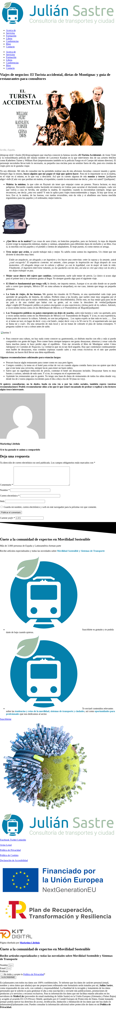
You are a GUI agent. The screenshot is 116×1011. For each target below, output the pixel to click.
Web (2, 501)
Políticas (4, 971)
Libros (9, 38)
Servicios (10, 33)
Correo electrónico (9, 495)
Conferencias (12, 41)
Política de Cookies (9, 855)
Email (3, 968)
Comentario (6, 484)
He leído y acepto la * (24, 974)
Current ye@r (7, 518)
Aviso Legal (6, 845)
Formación (11, 35)
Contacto (10, 46)
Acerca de (11, 30)
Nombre (5, 490)
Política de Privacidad (10, 850)
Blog (8, 44)
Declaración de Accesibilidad (14, 860)
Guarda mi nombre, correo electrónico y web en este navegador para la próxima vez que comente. (50, 507)
